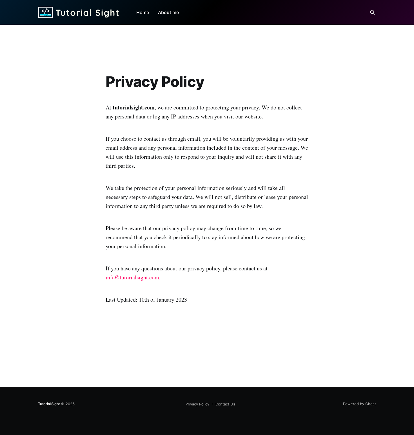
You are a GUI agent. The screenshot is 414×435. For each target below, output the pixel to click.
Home (142, 12)
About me (168, 12)
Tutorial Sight (49, 404)
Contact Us (225, 404)
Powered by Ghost (359, 404)
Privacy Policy (197, 404)
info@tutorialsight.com (132, 277)
